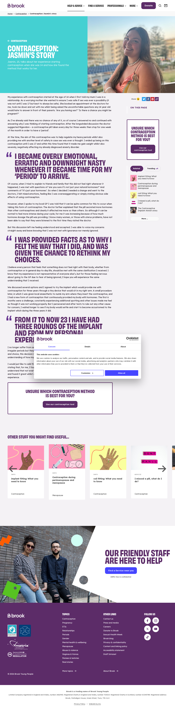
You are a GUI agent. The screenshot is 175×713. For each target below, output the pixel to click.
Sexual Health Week (112, 634)
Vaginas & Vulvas (70, 654)
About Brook (109, 671)
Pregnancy (67, 623)
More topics (67, 671)
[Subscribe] (165, 5)
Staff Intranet (109, 654)
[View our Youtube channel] (155, 629)
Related (136, 168)
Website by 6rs (95, 704)
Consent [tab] (51, 347)
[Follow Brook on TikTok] (147, 637)
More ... (145, 219)
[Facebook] (148, 99)
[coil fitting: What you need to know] (144, 195)
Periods (65, 634)
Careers (107, 626)
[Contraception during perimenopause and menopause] (144, 186)
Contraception (21, 14)
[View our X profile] (147, 629)
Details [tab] (87, 347)
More (132, 5)
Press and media (111, 623)
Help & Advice (74, 5)
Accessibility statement (113, 650)
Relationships (68, 630)
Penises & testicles (70, 658)
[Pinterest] (152, 99)
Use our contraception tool (60, 404)
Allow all (121, 373)
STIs (64, 626)
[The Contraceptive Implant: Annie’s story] (144, 210)
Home (10, 14)
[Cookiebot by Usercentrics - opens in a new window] (128, 338)
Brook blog (108, 638)
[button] (13, 468)
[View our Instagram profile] (155, 620)
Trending (151, 168)
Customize (85, 373)
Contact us (108, 619)
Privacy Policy (79, 704)
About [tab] (123, 347)
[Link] (157, 99)
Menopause (67, 646)
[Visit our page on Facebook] (147, 620)
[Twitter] (144, 99)
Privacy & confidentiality (114, 642)
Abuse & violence (70, 650)
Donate (149, 5)
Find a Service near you (121, 570)
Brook (16, 5)
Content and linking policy (115, 646)
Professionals (115, 5)
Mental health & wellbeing (74, 642)
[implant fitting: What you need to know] (144, 178)
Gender (65, 638)
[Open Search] (160, 5)
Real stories (67, 662)
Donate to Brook (111, 630)
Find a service (96, 5)
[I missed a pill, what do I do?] (144, 202)
